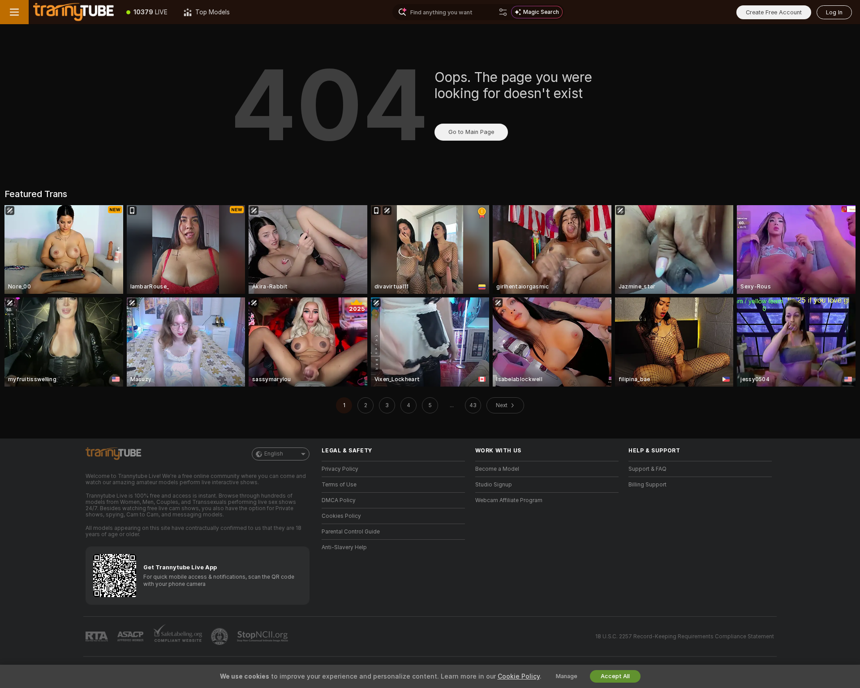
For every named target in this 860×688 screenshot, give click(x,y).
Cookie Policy (519, 676)
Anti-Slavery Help (344, 547)
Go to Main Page (471, 132)
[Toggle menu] (14, 12)
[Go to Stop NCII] (263, 636)
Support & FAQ (647, 469)
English (273, 454)
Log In (834, 12)
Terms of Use (339, 485)
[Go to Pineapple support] (220, 636)
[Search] (503, 12)
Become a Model (497, 469)
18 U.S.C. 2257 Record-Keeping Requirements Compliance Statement (684, 636)
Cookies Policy (341, 516)
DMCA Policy (339, 500)
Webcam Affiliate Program (508, 500)
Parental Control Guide (351, 532)
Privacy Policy (340, 469)
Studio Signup (493, 485)
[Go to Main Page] (73, 12)
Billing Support (647, 485)
